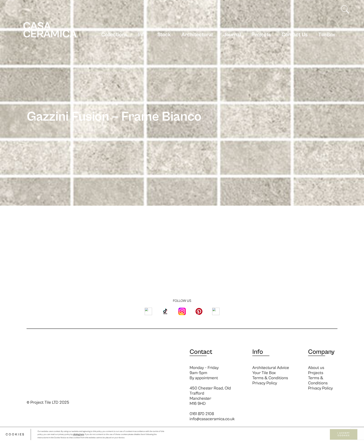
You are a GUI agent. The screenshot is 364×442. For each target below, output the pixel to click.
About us (316, 367)
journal (232, 35)
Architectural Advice (270, 367)
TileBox (326, 35)
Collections (114, 35)
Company (321, 352)
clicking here (78, 434)
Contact (201, 352)
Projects (261, 35)
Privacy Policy (264, 383)
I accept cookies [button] (343, 434)
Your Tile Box (264, 372)
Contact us (295, 35)
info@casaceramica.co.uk (212, 419)
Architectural (197, 35)
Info (142, 35)
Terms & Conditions (270, 378)
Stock (164, 35)
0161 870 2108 (202, 413)
